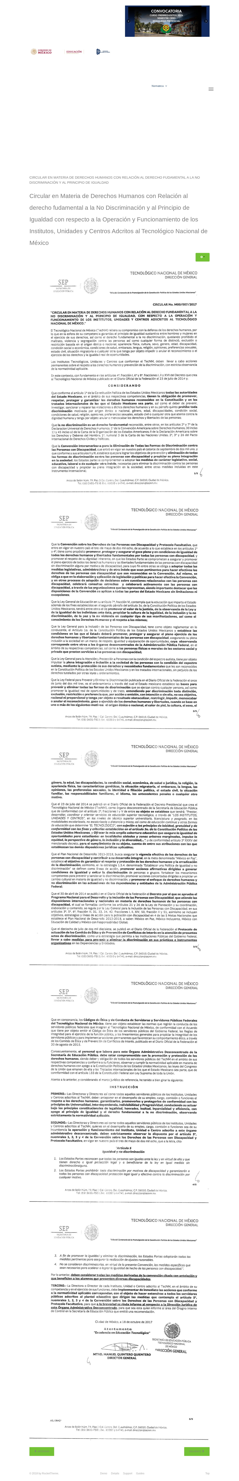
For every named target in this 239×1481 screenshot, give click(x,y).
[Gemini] (103, 51)
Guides (140, 1473)
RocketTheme (50, 1473)
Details (115, 1473)
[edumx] (74, 51)
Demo (103, 1473)
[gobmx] (41, 51)
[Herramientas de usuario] (203, 257)
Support (127, 1473)
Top (207, 1473)
